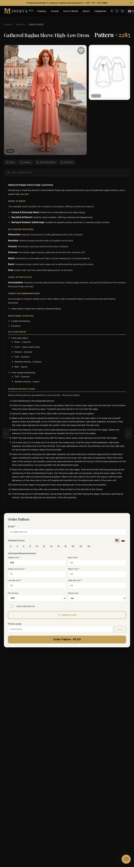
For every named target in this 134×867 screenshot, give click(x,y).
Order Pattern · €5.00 (67, 639)
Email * (12, 526)
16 (58, 546)
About (86, 11)
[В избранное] (81, 50)
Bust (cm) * (73, 557)
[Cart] (122, 11)
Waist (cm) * (73, 569)
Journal (54, 11)
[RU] (123, 540)
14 (51, 546)
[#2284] (6, 433)
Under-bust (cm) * (16, 569)
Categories (100, 11)
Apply (120, 629)
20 (73, 546)
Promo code (14, 623)
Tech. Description (47, 162)
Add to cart (69, 615)
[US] (117, 540)
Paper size (73, 593)
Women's (20, 24)
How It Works (70, 11)
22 (81, 546)
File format (13, 593)
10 (37, 546)
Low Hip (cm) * (15, 580)
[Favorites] (117, 11)
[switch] (11, 606)
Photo (12, 162)
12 (44, 546)
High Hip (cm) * (75, 580)
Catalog (41, 11)
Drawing (27, 162)
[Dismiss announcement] (131, 3)
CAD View (68, 162)
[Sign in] (111, 11)
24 (88, 546)
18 (65, 546)
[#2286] (128, 433)
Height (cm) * (14, 557)
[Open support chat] (126, 859)
